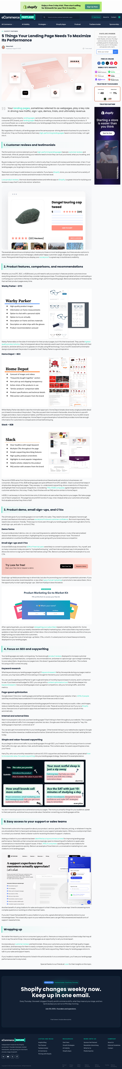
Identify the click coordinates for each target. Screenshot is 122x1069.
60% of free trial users (35, 547)
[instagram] (111, 63)
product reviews (55, 656)
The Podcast (42, 1045)
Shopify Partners (11, 31)
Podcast (78, 24)
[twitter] (107, 63)
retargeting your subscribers (45, 627)
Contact (113, 17)
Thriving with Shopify (44, 1054)
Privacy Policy (71, 1065)
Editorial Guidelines (114, 1045)
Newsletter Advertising (91, 1045)
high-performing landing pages (52, 133)
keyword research (49, 672)
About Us (106, 17)
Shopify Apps (61, 24)
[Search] (44, 17)
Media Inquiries (88, 1051)
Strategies (42, 24)
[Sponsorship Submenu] (120, 24)
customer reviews (76, 152)
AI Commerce (7, 24)
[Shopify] (61, 7)
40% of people (83, 696)
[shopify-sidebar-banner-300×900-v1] (107, 146)
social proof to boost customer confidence (51, 519)
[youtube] (115, 63)
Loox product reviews (10, 180)
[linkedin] (103, 63)
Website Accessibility (114, 1065)
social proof (44, 257)
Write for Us (87, 1048)
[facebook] (99, 63)
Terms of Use (64, 1065)
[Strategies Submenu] (47, 24)
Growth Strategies (68, 1045)
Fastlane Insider (95, 24)
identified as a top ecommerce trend (49, 838)
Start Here (66, 1042)
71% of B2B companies (56, 488)
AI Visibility (26, 24)
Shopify (56, 172)
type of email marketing (52, 580)
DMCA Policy (78, 1065)
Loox (67, 964)
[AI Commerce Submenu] (13, 24)
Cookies (107, 1065)
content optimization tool (58, 682)
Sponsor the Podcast (90, 1042)
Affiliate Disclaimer (97, 1065)
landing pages (21, 108)
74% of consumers (50, 843)
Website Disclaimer (87, 1065)
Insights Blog (42, 1042)
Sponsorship (114, 24)
